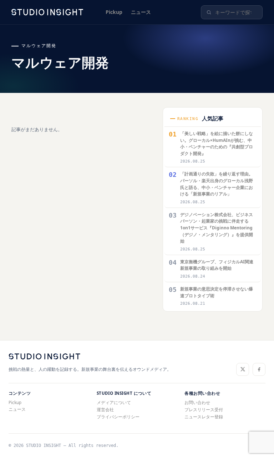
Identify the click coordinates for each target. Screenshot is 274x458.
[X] (242, 369)
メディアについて (114, 402)
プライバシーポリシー (118, 416)
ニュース (141, 12)
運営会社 (105, 409)
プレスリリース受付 (203, 409)
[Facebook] (259, 369)
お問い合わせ (197, 402)
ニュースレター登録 (203, 416)
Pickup (114, 12)
